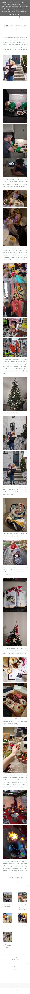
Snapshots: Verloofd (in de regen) (7, 906)
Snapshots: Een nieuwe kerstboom (22, 925)
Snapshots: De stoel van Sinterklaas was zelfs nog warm (23, 907)
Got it (20, 14)
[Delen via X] (12, 882)
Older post (15, 969)
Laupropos (16, 991)
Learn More (12, 14)
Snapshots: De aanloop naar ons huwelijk (7, 926)
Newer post (15, 959)
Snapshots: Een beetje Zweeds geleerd (7, 945)
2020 (21, 33)
